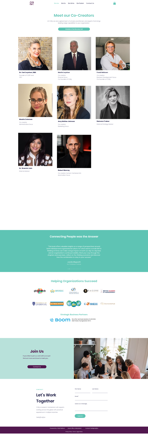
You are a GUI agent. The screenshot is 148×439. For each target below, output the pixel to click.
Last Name (95, 388)
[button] (114, 3)
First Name (78, 388)
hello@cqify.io (40, 417)
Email (76, 396)
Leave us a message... (81, 403)
